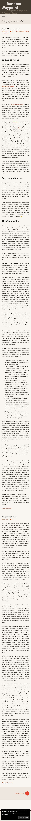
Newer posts (21, 793)
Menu (3, 16)
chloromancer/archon (17, 104)
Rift (12, 31)
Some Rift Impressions (11, 29)
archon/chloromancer (8, 86)
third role (16, 122)
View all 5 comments (8, 783)
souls (14, 33)
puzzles (7, 33)
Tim (19, 128)
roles (11, 33)
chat (17, 31)
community (21, 31)
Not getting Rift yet (9, 517)
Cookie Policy (5, 814)
